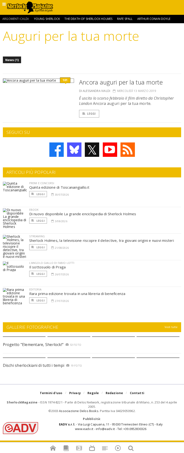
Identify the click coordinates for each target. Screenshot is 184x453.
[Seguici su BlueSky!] (74, 150)
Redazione (114, 393)
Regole (93, 393)
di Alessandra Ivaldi (94, 91)
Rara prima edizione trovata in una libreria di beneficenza (77, 293)
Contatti (137, 393)
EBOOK (34, 209)
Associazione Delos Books (78, 411)
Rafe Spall (125, 19)
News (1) (12, 60)
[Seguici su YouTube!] (110, 150)
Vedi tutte (171, 327)
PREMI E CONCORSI (41, 183)
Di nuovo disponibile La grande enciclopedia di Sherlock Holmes (82, 213)
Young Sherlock (47, 19)
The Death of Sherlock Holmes (88, 19)
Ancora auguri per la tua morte (121, 82)
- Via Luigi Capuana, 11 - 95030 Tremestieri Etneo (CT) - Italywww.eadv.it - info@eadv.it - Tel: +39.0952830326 (111, 426)
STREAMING (37, 236)
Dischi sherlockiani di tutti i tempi (33, 365)
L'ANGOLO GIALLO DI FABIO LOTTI (52, 262)
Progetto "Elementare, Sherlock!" (33, 344)
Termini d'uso (51, 393)
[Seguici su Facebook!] (56, 150)
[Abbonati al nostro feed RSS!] (128, 150)
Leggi (91, 114)
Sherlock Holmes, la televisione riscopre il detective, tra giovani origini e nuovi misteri (101, 240)
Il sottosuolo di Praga (47, 267)
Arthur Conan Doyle (153, 19)
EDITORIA (35, 289)
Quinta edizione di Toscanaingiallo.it (59, 187)
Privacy (75, 393)
